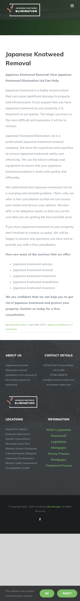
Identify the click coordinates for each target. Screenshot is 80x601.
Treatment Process (59, 465)
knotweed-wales (17, 324)
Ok (47, 593)
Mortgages (58, 447)
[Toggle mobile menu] (72, 6)
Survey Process (58, 453)
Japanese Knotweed (58, 324)
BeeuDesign (53, 506)
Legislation (58, 441)
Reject (67, 593)
